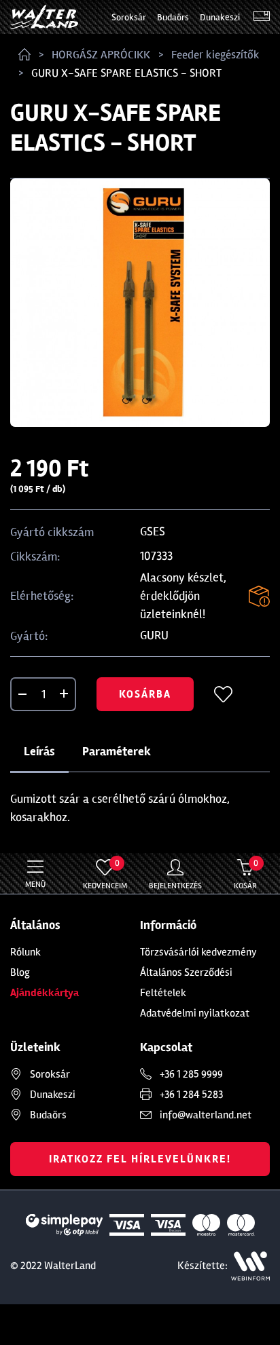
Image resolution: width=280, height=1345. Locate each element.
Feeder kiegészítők (215, 54)
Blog (20, 972)
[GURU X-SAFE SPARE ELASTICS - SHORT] (140, 302)
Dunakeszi (220, 17)
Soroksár (128, 17)
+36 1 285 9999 (191, 1074)
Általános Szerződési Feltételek (186, 983)
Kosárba (145, 694)
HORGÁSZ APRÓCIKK (101, 54)
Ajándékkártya (44, 993)
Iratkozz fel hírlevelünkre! (140, 1159)
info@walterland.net (205, 1115)
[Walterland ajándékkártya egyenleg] (261, 17)
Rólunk (25, 952)
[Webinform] (250, 1266)
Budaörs (173, 17)
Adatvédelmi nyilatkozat (194, 1013)
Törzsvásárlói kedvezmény (198, 952)
